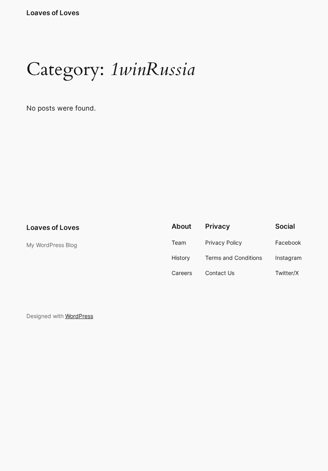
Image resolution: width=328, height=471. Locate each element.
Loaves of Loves (52, 13)
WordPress (79, 316)
